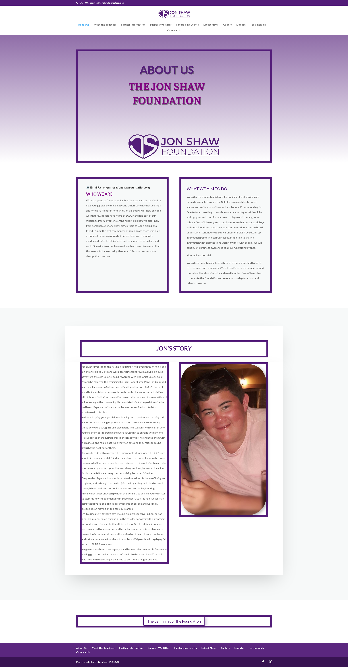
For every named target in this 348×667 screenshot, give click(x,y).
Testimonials (258, 24)
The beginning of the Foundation (174, 621)
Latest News (211, 24)
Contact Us (174, 30)
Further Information (133, 24)
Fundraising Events (187, 24)
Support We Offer (160, 24)
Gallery (227, 24)
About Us (83, 24)
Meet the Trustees (105, 24)
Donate (241, 24)
